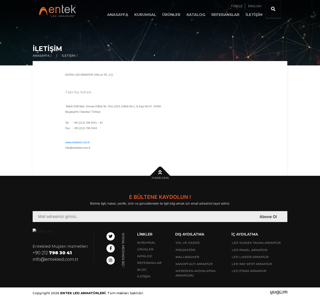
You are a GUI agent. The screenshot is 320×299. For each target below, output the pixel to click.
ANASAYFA (117, 14)
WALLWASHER (187, 257)
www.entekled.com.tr (77, 142)
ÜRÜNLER (171, 14)
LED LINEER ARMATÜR (250, 257)
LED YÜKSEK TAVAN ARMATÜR (256, 243)
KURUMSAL (145, 14)
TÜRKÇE (237, 6)
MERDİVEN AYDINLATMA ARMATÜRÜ (195, 273)
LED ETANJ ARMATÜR (249, 271)
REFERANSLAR (225, 14)
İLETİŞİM (254, 14)
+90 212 (52, 252)
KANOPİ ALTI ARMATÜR (194, 264)
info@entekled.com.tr (56, 259)
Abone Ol (268, 216)
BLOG (142, 270)
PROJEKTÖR (185, 250)
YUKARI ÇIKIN (160, 177)
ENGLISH (254, 6)
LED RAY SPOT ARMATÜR (252, 264)
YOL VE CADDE (187, 243)
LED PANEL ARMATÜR (249, 250)
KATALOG (196, 14)
